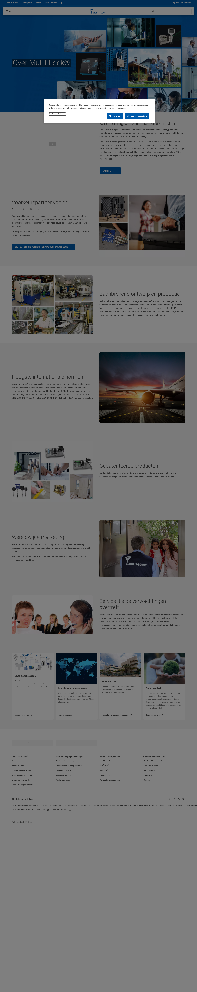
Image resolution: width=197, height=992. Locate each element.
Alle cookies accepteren (137, 116)
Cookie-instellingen (57, 114)
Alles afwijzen (115, 116)
